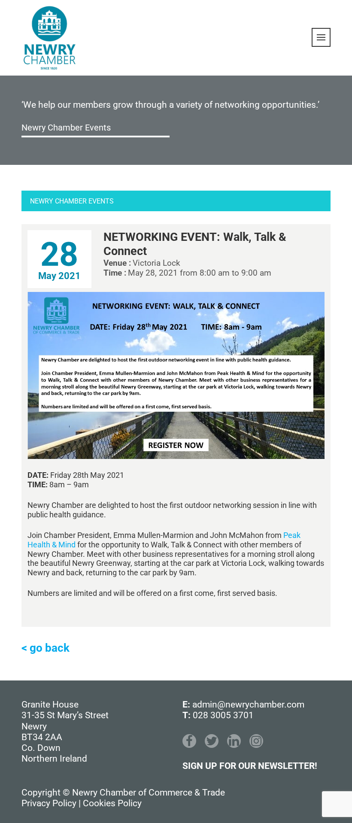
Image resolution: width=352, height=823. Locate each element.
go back (50, 647)
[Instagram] (256, 741)
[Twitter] (211, 741)
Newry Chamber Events (66, 127)
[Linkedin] (234, 741)
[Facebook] (189, 741)
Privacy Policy (48, 803)
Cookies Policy (112, 803)
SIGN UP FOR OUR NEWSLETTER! (249, 766)
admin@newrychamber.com (248, 704)
